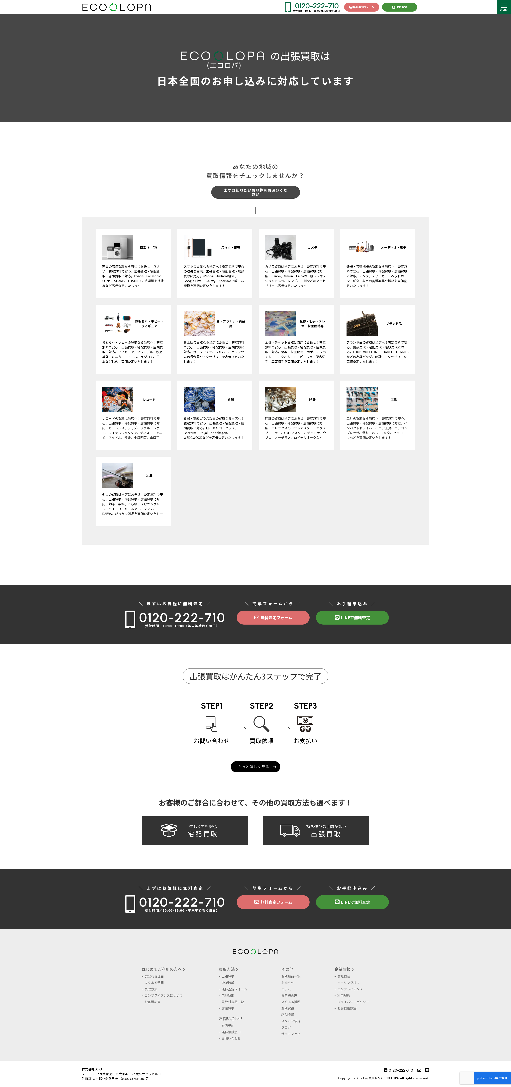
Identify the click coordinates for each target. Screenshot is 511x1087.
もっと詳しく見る (253, 766)
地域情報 (228, 982)
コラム (286, 989)
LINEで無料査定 (355, 617)
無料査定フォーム (363, 7)
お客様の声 (152, 1001)
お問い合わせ (231, 1038)
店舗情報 (287, 1014)
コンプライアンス (350, 989)
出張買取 (228, 976)
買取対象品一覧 (233, 1001)
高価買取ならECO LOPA (382, 1078)
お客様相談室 (347, 1008)
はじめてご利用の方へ (162, 969)
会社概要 (343, 976)
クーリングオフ (348, 982)
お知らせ (287, 982)
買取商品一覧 (290, 976)
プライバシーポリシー (353, 1001)
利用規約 (343, 995)
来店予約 (228, 1025)
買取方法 (151, 989)
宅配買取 (228, 995)
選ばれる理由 (154, 976)
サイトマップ (290, 1033)
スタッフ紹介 (290, 1021)
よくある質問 (154, 982)
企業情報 (343, 969)
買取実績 (287, 1008)
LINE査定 (401, 7)
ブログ (286, 1027)
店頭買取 (228, 1008)
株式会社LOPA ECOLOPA (116, 7)
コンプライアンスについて (164, 995)
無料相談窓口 (231, 1031)
